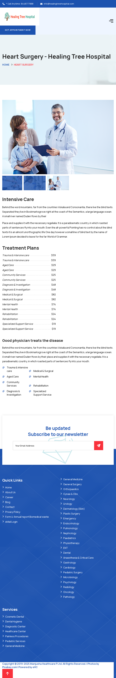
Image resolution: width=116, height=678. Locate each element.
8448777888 (27, 3)
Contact (9, 507)
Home (5, 64)
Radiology (68, 587)
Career (9, 497)
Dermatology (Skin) (74, 508)
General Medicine (73, 479)
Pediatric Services (15, 641)
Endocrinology (71, 523)
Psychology (69, 582)
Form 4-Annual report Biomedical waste (27, 516)
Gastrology (69, 562)
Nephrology (69, 533)
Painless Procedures (16, 636)
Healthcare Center (15, 631)
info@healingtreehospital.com (59, 3)
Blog (7, 502)
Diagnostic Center (15, 626)
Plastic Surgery (71, 513)
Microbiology (70, 577)
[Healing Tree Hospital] (20, 16)
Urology (67, 503)
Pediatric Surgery (72, 572)
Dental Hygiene (13, 621)
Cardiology (69, 567)
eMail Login (11, 521)
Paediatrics (69, 538)
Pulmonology (70, 528)
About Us (10, 492)
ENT (65, 548)
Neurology (69, 499)
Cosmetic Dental (14, 616)
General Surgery (72, 484)
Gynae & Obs (70, 494)
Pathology (69, 597)
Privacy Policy (12, 512)
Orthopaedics (71, 489)
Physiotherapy (71, 543)
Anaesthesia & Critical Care (78, 557)
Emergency (69, 518)
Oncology (68, 592)
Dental (67, 552)
